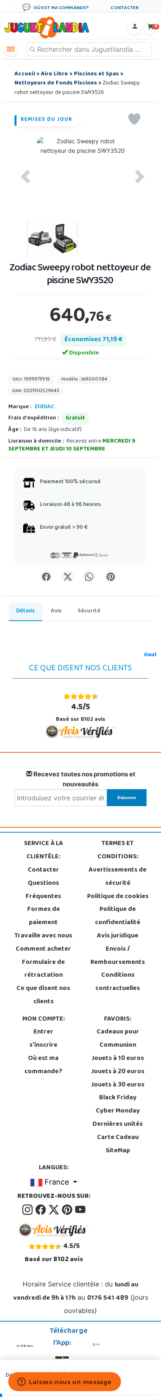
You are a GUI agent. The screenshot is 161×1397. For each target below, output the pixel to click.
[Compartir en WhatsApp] (89, 576)
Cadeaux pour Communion (118, 1039)
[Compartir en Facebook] (46, 576)
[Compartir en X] (68, 576)
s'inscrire (43, 1045)
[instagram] (28, 1209)
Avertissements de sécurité (118, 877)
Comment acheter (43, 949)
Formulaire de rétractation (43, 969)
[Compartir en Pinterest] (110, 576)
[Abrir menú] (10, 49)
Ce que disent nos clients (43, 995)
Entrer (43, 1032)
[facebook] (41, 1209)
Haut (150, 655)
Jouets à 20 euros (117, 1072)
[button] (25, 177)
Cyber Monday (118, 1111)
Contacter (43, 870)
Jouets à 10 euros (118, 1058)
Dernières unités (117, 1124)
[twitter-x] (54, 1209)
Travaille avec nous (43, 936)
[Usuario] (134, 27)
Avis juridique (117, 936)
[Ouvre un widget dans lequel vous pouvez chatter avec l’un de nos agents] (64, 1382)
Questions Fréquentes (43, 890)
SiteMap (118, 1151)
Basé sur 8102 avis (80, 713)
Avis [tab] (56, 611)
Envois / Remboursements (117, 956)
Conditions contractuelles (117, 982)
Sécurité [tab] (89, 611)
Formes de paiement (43, 916)
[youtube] (80, 1209)
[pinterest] (67, 1209)
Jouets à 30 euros (117, 1085)
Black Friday (118, 1098)
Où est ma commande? (43, 1065)
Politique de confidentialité (117, 916)
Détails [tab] (25, 611)
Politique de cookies (118, 896)
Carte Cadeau (118, 1137)
